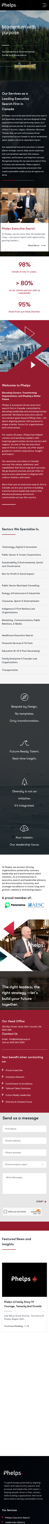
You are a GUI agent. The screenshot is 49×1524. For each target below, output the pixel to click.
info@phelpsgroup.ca (19, 1039)
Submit (40, 1201)
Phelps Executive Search (18, 228)
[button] (3, 1298)
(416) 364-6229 (17, 1042)
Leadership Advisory (15, 1522)
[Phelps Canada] (10, 5)
